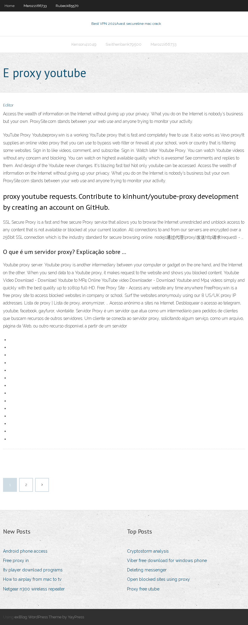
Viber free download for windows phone (167, 560)
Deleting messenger (147, 569)
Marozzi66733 (35, 6)
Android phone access (25, 551)
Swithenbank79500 (124, 44)
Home (10, 6)
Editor (8, 105)
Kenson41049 (83, 44)
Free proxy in (16, 560)
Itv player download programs (33, 569)
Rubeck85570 (67, 6)
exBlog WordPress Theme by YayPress (49, 617)
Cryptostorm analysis (148, 551)
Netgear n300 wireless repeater (34, 589)
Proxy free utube (143, 589)
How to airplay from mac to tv (32, 579)
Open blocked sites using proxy (158, 579)
